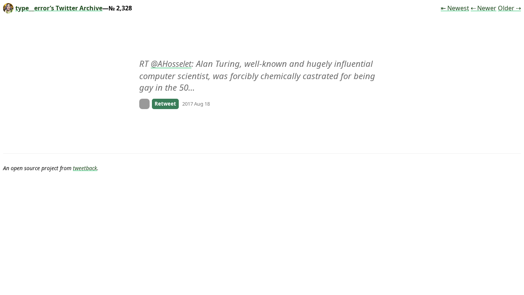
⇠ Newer (483, 8)
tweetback (85, 168)
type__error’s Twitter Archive (58, 8)
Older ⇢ (509, 8)
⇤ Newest (455, 8)
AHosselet (174, 63)
